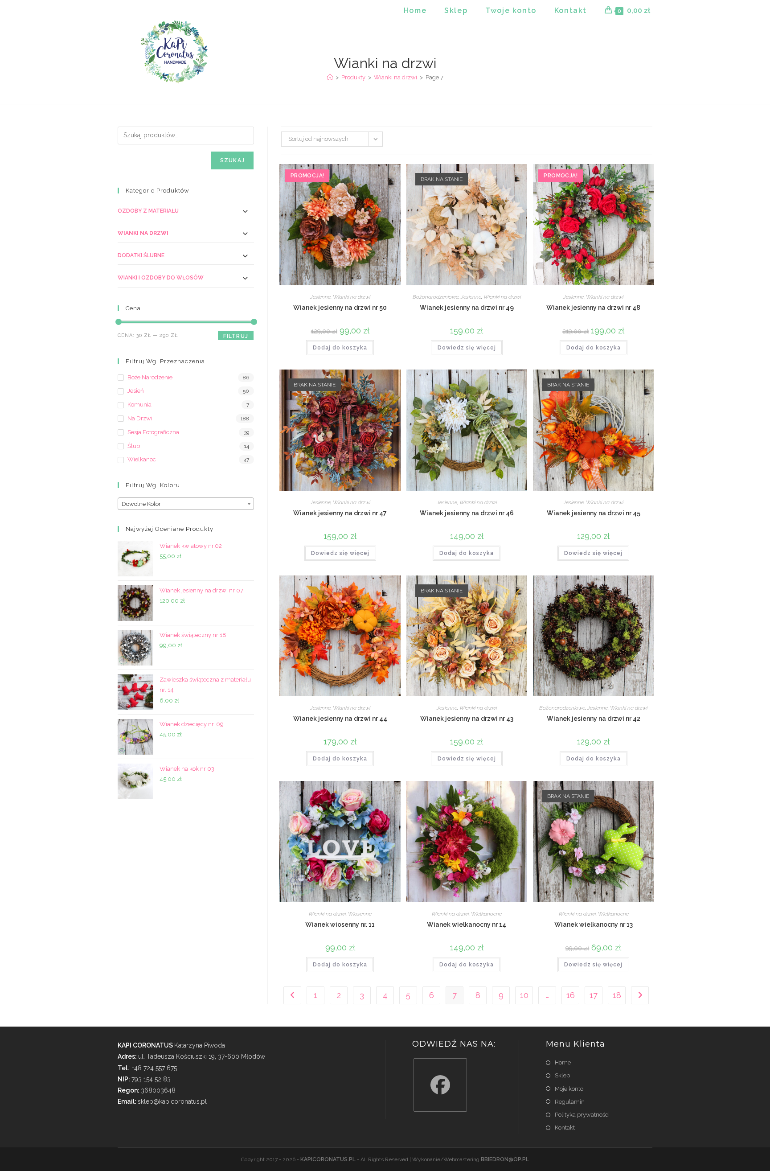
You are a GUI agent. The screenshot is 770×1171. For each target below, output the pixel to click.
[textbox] (186, 504)
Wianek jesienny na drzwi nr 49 (467, 307)
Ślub (133, 446)
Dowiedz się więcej (467, 348)
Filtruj (235, 336)
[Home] (330, 77)
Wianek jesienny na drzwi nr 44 (340, 718)
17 (594, 995)
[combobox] (186, 503)
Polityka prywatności (582, 1114)
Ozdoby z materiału (148, 211)
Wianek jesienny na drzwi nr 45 (593, 513)
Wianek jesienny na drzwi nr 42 (593, 718)
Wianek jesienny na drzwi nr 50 (340, 307)
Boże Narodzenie (149, 377)
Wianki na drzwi (351, 297)
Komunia (139, 404)
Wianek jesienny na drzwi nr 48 (593, 307)
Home (563, 1062)
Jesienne (320, 297)
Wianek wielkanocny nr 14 (466, 924)
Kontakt (565, 1127)
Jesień (135, 390)
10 (524, 995)
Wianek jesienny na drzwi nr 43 (466, 718)
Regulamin (570, 1101)
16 (570, 995)
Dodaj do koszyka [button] (340, 348)
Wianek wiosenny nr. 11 (340, 924)
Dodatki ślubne (141, 255)
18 (617, 995)
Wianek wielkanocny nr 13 (593, 924)
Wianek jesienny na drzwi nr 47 (340, 513)
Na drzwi (139, 418)
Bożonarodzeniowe (436, 297)
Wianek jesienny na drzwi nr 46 (467, 513)
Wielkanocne (486, 914)
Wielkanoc (141, 459)
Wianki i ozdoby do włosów (161, 278)
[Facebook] (440, 1085)
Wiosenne (360, 914)
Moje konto (569, 1088)
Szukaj (232, 160)
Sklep (562, 1075)
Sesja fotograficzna (153, 432)
